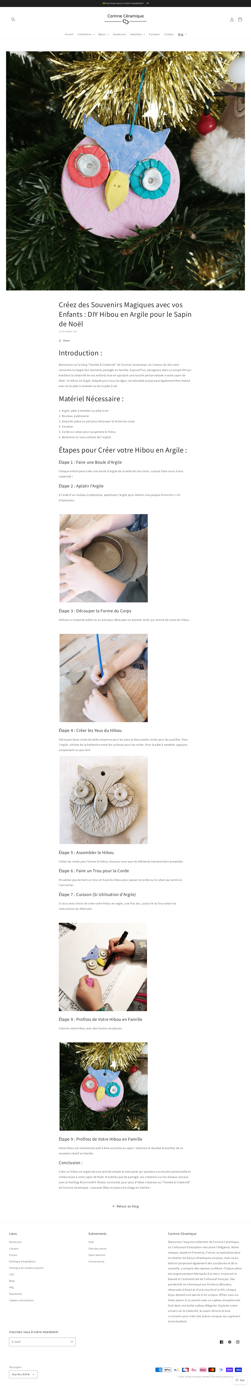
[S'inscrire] (71, 1342)
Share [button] (66, 340)
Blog (12, 1280)
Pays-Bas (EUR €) (21, 1374)
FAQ (11, 1287)
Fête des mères (98, 1248)
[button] (13, 19)
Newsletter (15, 1293)
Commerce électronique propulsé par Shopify (222, 1376)
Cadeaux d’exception (21, 1300)
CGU (11, 1274)
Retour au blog (128, 1206)
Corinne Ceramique (193, 1376)
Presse (13, 1255)
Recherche (15, 1242)
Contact (14, 1248)
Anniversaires (97, 1261)
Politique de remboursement (26, 1268)
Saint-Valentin (97, 1255)
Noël (91, 1242)
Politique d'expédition (22, 1261)
